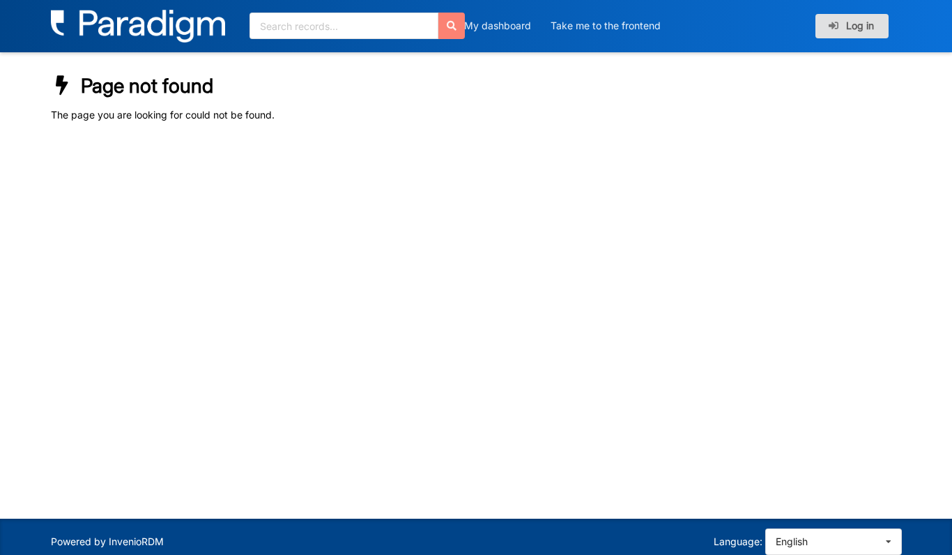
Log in (858, 25)
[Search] (451, 26)
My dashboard (497, 25)
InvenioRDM (136, 541)
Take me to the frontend (606, 25)
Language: (738, 541)
